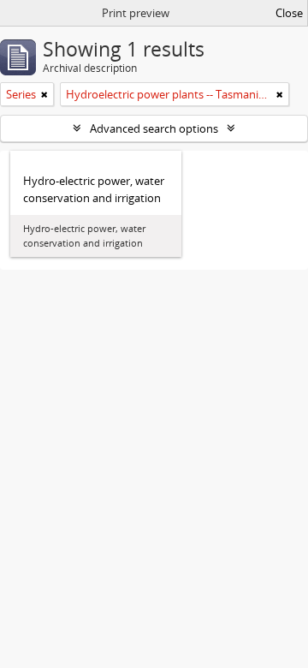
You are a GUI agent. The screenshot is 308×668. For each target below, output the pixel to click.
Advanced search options (154, 128)
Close (289, 13)
